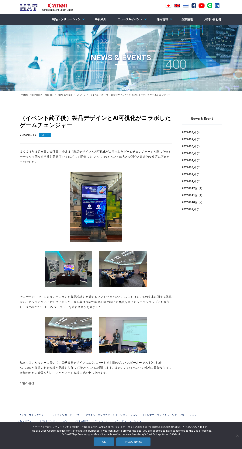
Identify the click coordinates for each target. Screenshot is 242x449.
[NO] (237, 435)
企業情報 (187, 19)
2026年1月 (189, 181)
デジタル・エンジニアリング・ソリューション (111, 415)
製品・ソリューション (66, 19)
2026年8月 (189, 132)
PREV (23, 383)
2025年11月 (190, 195)
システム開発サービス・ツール (90, 421)
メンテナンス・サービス (66, 415)
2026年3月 (189, 167)
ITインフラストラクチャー (32, 415)
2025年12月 (190, 188)
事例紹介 (100, 19)
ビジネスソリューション (53, 421)
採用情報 (162, 19)
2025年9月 (189, 209)
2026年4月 (189, 160)
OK (104, 441)
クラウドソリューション (127, 421)
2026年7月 (189, 139)
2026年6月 (189, 146)
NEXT (30, 383)
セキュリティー (25, 421)
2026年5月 (189, 153)
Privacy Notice (133, 441)
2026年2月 (189, 174)
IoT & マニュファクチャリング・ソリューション (170, 415)
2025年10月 (190, 202)
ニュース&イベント (130, 19)
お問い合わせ (212, 19)
